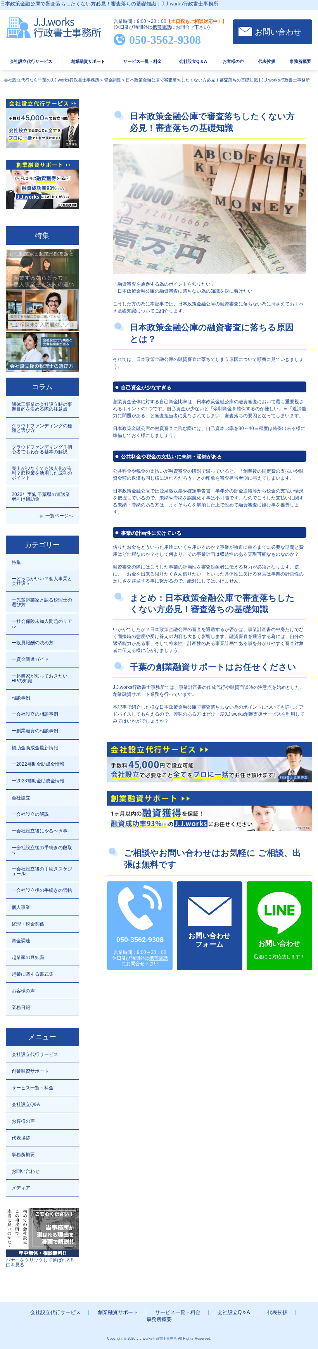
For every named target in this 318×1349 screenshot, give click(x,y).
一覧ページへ (59, 515)
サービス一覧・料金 (142, 61)
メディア (21, 1188)
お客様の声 (233, 61)
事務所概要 (300, 61)
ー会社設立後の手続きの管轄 (42, 890)
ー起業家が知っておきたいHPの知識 (39, 678)
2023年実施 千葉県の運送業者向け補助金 (41, 497)
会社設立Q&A (26, 1104)
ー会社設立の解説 (30, 814)
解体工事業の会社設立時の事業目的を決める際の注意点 (42, 407)
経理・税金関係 (28, 924)
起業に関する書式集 (33, 974)
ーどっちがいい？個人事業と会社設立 (42, 581)
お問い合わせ (278, 32)
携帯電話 (161, 27)
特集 (16, 562)
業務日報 (21, 1007)
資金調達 (21, 940)
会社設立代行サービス (31, 61)
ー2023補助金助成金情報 (38, 781)
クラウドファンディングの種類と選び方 (42, 428)
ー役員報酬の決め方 (33, 642)
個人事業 (21, 907)
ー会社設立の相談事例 (35, 714)
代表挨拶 (266, 61)
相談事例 (21, 698)
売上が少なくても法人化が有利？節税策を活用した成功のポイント (42, 473)
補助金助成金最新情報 (35, 748)
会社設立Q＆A (193, 61)
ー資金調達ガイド (30, 659)
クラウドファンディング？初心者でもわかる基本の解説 (42, 449)
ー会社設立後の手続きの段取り (42, 850)
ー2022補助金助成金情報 (38, 764)
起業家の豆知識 (28, 957)
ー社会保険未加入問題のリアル (42, 624)
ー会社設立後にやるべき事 (39, 831)
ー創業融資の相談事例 (35, 730)
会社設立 (21, 798)
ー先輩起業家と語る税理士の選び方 (42, 602)
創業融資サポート (88, 61)
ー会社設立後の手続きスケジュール (42, 871)
